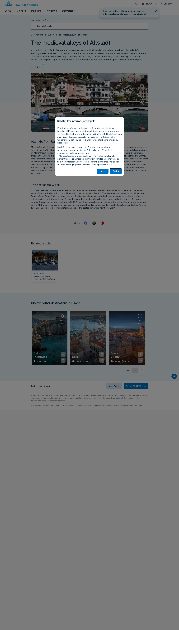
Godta (116, 171)
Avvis (102, 171)
